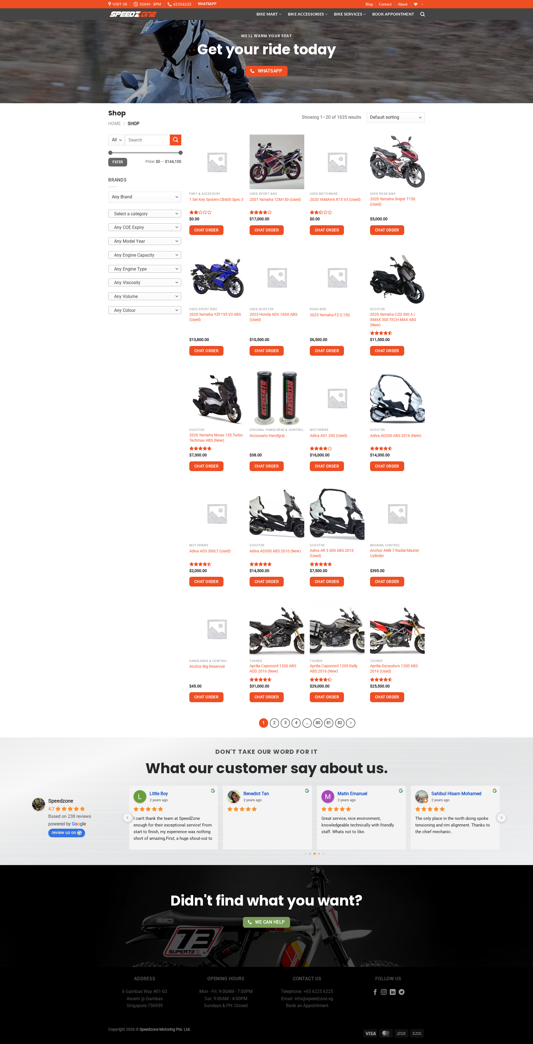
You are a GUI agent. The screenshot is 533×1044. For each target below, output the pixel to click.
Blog (369, 4)
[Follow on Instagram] (384, 992)
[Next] (350, 723)
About (403, 4)
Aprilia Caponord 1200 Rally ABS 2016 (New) (334, 669)
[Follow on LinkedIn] (393, 992)
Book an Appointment (307, 1005)
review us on (64, 832)
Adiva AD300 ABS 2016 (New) (275, 551)
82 (340, 722)
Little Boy (159, 793)
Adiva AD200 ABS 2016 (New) (395, 435)
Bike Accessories (306, 14)
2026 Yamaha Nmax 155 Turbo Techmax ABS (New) (216, 438)
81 (328, 722)
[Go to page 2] (314, 854)
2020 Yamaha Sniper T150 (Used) (392, 202)
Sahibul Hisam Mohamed (456, 793)
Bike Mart (267, 14)
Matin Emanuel (352, 793)
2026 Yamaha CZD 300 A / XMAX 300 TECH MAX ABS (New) (393, 319)
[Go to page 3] (319, 854)
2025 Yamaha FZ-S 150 (330, 315)
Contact (385, 4)
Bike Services (348, 14)
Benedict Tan (256, 793)
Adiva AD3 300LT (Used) (210, 551)
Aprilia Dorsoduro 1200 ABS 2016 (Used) (394, 669)
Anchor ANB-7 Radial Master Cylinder (394, 553)
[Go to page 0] (305, 853)
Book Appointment (393, 14)
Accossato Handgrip (267, 435)
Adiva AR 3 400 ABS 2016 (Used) (332, 553)
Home (114, 123)
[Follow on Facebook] (375, 992)
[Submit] (175, 140)
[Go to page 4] (323, 853)
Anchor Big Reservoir (207, 666)
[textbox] (143, 214)
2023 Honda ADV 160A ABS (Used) (273, 317)
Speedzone (60, 801)
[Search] (422, 14)
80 (318, 722)
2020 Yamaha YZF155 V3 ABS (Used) (215, 317)
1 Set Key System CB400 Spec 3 (216, 199)
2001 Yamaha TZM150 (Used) (275, 199)
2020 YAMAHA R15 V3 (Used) (335, 199)
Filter (117, 162)
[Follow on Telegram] (401, 992)
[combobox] (144, 213)
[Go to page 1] (310, 854)
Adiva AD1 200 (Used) (328, 435)
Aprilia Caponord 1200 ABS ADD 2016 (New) (273, 669)
